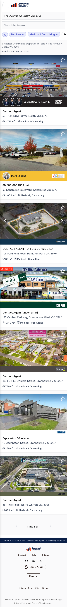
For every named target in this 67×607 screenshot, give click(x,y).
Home (6, 540)
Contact (22, 555)
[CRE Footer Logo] (33, 549)
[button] (4, 76)
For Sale (15, 540)
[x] (40, 560)
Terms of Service (39, 603)
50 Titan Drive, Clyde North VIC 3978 (25, 115)
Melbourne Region (35, 540)
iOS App (45, 555)
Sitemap (45, 588)
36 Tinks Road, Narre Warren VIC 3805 (25, 504)
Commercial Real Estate (19, 5)
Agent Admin (37, 567)
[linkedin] (33, 560)
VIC (23, 540)
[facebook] (26, 560)
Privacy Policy (20, 603)
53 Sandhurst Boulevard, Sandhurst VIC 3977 (30, 189)
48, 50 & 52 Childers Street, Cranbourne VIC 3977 (32, 380)
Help (33, 555)
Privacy (22, 588)
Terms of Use (34, 588)
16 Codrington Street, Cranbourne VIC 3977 (29, 442)
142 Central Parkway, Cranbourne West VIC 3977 (32, 317)
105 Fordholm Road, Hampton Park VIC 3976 (29, 253)
